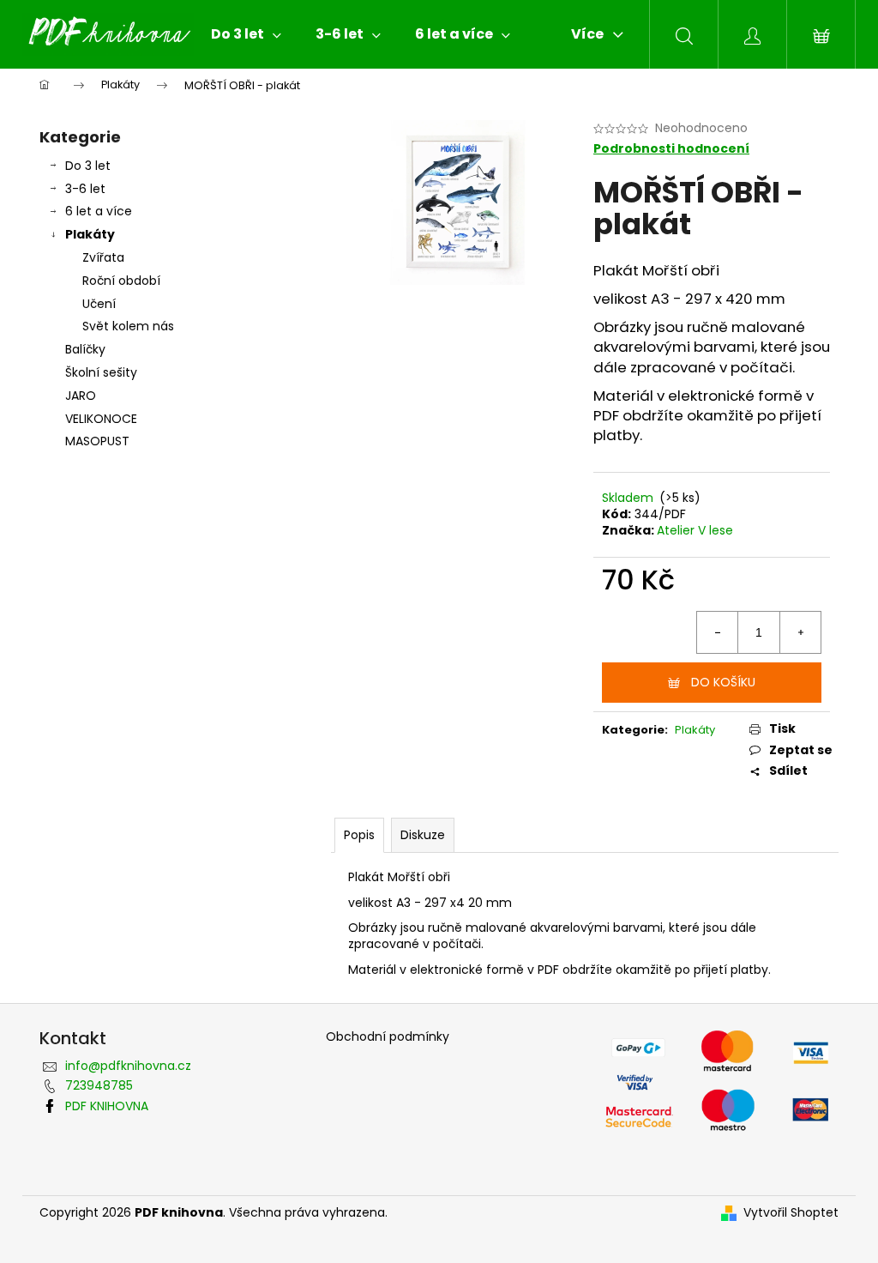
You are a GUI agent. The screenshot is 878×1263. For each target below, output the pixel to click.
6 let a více (98, 211)
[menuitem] (246, 34)
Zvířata (103, 257)
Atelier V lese (695, 530)
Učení (99, 303)
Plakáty (90, 234)
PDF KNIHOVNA (106, 1106)
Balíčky (85, 349)
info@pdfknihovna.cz (128, 1065)
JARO (80, 395)
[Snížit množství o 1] (717, 632)
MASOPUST (97, 441)
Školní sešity (101, 372)
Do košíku (723, 682)
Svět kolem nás (128, 326)
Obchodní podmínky (387, 1037)
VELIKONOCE (101, 418)
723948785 (99, 1085)
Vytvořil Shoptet (791, 1213)
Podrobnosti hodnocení (671, 149)
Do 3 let (88, 165)
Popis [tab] (359, 834)
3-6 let (85, 188)
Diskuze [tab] (422, 834)
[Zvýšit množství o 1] (800, 632)
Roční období (121, 280)
